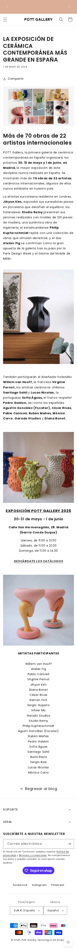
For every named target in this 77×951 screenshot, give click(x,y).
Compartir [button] (16, 79)
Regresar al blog (41, 788)
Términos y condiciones (33, 855)
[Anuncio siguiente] (69, 6)
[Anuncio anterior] (7, 6)
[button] (5, 19)
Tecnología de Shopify (51, 940)
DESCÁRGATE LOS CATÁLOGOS (38, 561)
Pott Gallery (29, 940)
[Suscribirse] (69, 844)
